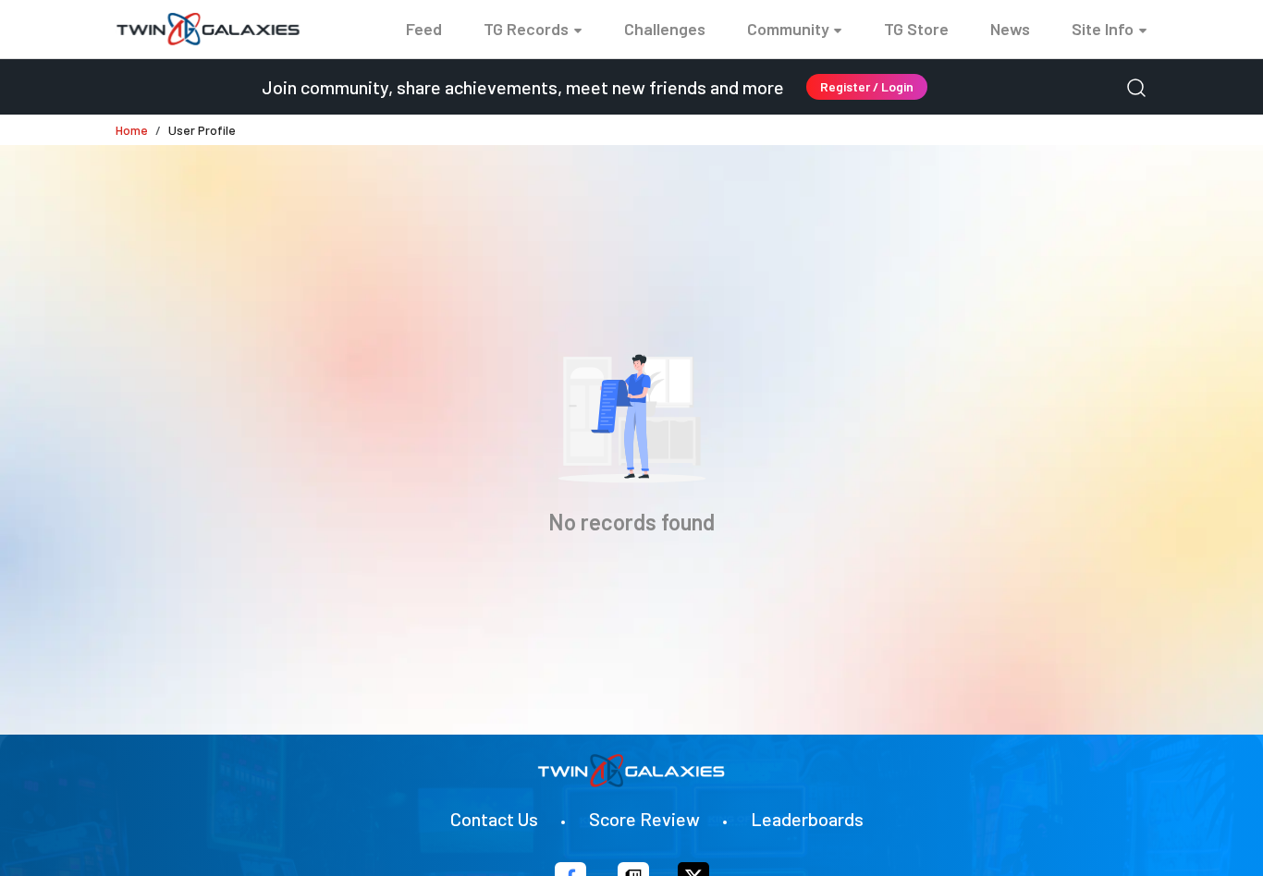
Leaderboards (807, 819)
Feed (424, 28)
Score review (644, 819)
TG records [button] (526, 28)
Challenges (664, 28)
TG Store (916, 28)
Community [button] (788, 28)
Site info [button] (1103, 28)
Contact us (494, 819)
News (1010, 28)
